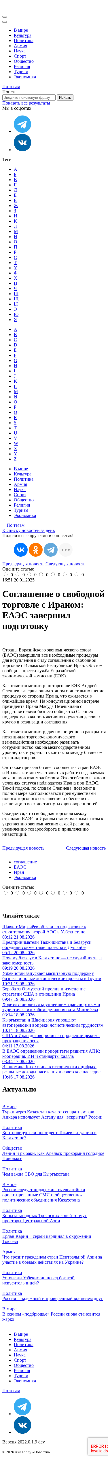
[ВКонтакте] (21, 550)
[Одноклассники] (36, 550)
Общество (24, 61)
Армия (20, 45)
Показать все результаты (26, 103)
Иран (19, 872)
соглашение (25, 861)
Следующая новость (65, 563)
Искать (65, 97)
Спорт (20, 56)
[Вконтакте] (22, 149)
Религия (22, 66)
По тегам (11, 86)
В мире (21, 30)
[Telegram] (51, 550)
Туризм (21, 71)
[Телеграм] (22, 131)
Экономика (25, 76)
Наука (20, 50)
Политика (23, 40)
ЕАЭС (20, 867)
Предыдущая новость (23, 563)
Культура (22, 35)
